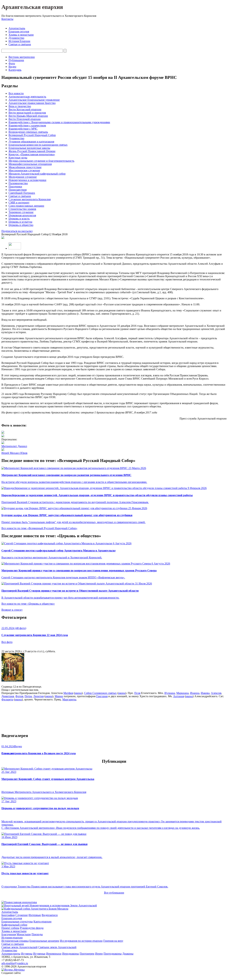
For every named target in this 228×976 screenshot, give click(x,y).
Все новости (16, 93)
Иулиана (169, 693)
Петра (28, 696)
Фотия (19, 696)
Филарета (7, 699)
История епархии (12, 937)
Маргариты (69, 699)
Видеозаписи (50, 915)
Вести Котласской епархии (25, 109)
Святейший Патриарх (22, 192)
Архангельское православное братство (32, 103)
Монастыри (24, 934)
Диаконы (127, 953)
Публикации (16, 60)
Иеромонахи (53, 953)
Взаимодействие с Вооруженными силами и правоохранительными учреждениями (59, 122)
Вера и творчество (20, 106)
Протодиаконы (112, 953)
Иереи (99, 953)
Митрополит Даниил (14, 446)
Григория (102, 696)
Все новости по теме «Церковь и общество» (28, 603)
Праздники (15, 186)
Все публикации (114, 892)
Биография (8, 915)
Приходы (37, 934)
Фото (12, 63)
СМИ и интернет (19, 202)
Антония (178, 696)
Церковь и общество (21, 225)
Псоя (137, 693)
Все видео (7, 753)
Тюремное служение (21, 212)
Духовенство (16, 37)
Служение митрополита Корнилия (30, 199)
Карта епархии (42, 921)
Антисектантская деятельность (27, 96)
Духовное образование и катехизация (31, 141)
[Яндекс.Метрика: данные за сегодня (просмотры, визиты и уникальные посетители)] (13, 969)
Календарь (15, 69)
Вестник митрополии (22, 57)
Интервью (34, 915)
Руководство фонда (31, 927)
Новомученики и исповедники (27, 180)
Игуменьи (39, 953)
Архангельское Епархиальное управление (34, 99)
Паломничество (18, 183)
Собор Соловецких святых (100, 693)
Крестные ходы (18, 157)
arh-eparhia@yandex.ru (14, 963)
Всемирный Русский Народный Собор (32, 135)
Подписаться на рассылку (17, 231)
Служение (21, 915)
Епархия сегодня (19, 31)
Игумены (26, 953)
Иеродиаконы (70, 953)
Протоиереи (87, 953)
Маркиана (182, 693)
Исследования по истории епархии (81, 940)
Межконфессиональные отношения (30, 164)
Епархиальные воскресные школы (29, 147)
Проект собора (10, 927)
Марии (59, 696)
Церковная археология (22, 215)
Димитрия (7, 696)
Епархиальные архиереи (44, 940)
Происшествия (18, 189)
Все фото (6, 642)
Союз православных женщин (26, 205)
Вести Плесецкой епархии (25, 119)
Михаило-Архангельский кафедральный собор (37, 173)
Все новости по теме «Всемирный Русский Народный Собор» (39, 528)
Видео (12, 66)
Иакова (205, 693)
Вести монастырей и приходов (27, 112)
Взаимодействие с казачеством (27, 125)
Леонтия (38, 696)
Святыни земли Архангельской (57, 947)
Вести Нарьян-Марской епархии (28, 115)
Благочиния (8, 934)
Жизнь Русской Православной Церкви (32, 151)
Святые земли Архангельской (19, 947)
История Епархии (19, 41)
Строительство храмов (22, 208)
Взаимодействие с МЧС (23, 128)
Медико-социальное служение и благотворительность (41, 160)
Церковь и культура (20, 221)
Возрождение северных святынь (28, 131)
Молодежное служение (23, 176)
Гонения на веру (113, 940)
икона (78, 693)
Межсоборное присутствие (25, 167)
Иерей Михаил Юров (14, 452)
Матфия (68, 693)
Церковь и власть (19, 218)
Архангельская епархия (32, 7)
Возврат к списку (12, 609)
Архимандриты (10, 953)
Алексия (216, 693)
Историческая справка (15, 940)
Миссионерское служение (24, 170)
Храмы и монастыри (21, 34)
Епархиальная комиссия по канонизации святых (38, 144)
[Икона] (12, 680)
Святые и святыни (20, 44)
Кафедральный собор (14, 924)
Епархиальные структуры (17, 921)
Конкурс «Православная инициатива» (32, 154)
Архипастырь (17, 28)
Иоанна (194, 693)
